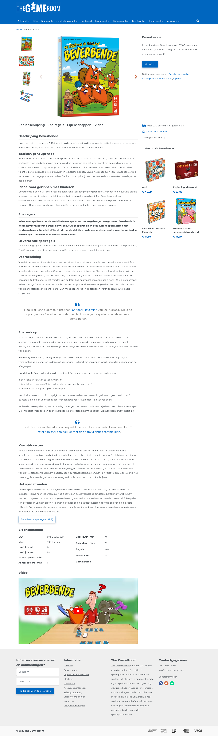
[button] (135, 76)
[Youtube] (166, 683)
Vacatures (69, 701)
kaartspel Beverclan (84, 310)
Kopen (151, 64)
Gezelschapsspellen (66, 21)
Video (99, 125)
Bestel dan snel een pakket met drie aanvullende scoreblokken (77, 432)
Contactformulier (168, 676)
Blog (35, 21)
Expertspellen (156, 21)
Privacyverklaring (73, 692)
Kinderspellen (102, 21)
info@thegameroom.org (171, 670)
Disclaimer (69, 683)
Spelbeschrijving (32, 125)
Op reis (177, 78)
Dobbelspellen (121, 21)
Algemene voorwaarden (76, 674)
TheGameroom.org (121, 665)
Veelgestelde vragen (74, 705)
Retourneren (70, 670)
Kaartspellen (139, 21)
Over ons (68, 665)
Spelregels (47, 21)
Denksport (86, 21)
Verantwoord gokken (74, 696)
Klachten (68, 679)
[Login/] (17, 15)
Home (19, 29)
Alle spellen (24, 21)
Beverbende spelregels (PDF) (37, 519)
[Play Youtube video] (78, 611)
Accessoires (173, 21)
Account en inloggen (75, 688)
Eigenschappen (79, 125)
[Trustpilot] (172, 683)
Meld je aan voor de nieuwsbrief (35, 691)
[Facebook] (161, 683)
